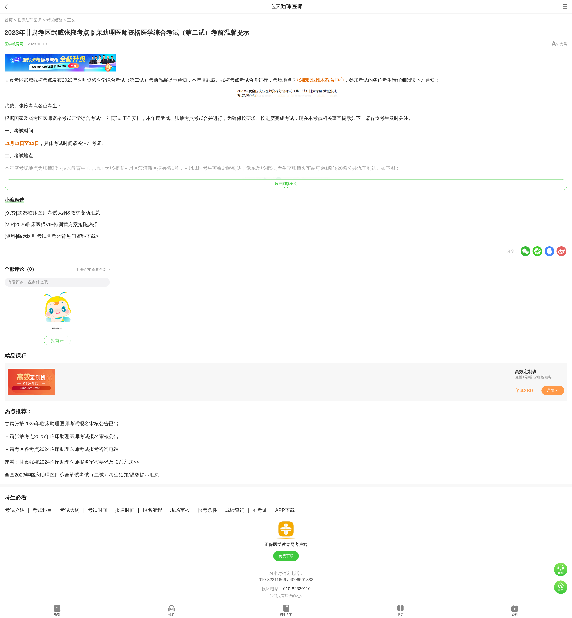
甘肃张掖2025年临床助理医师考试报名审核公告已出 (62, 423)
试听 (171, 614)
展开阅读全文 (286, 184)
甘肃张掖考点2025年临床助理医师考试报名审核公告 (62, 436)
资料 (515, 614)
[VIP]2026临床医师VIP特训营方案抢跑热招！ (54, 224)
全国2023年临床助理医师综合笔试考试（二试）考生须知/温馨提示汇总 (82, 475)
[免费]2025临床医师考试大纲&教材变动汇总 (52, 213)
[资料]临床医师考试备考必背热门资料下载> (52, 236)
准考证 (259, 510)
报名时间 (125, 510)
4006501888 (301, 579)
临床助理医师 (29, 20)
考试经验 (54, 20)
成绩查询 (235, 510)
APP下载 (285, 510)
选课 (57, 614)
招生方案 (286, 614)
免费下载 (286, 556)
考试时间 (97, 510)
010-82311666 (272, 579)
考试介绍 (15, 510)
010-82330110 (297, 588)
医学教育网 (14, 44)
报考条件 (207, 510)
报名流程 (152, 510)
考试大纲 (70, 510)
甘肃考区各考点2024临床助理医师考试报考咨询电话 (62, 449)
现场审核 (180, 510)
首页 (9, 20)
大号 (563, 44)
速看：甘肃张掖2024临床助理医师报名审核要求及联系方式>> (72, 462)
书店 (400, 614)
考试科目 (42, 510)
